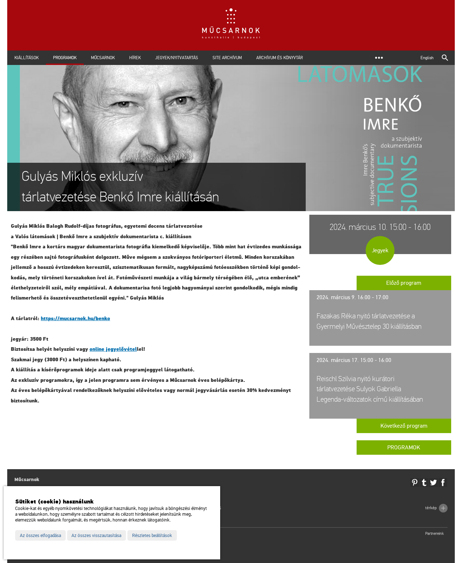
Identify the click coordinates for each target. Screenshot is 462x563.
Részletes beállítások (152, 535)
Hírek (135, 57)
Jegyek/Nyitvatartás (176, 57)
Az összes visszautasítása (96, 535)
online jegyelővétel (113, 349)
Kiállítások (26, 57)
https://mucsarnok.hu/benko (75, 318)
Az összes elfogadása (40, 535)
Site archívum (227, 57)
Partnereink (434, 533)
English (426, 57)
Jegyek (380, 250)
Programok (65, 57)
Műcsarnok (103, 57)
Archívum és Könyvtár (279, 57)
